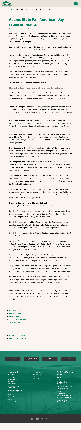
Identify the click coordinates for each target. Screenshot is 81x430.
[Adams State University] (7, 3)
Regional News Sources (18, 338)
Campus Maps (12, 397)
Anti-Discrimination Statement (14, 387)
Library (59, 377)
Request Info (31, 359)
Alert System (12, 384)
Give (68, 359)
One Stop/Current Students (62, 383)
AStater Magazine (15, 310)
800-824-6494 (36, 377)
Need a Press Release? (17, 319)
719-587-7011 (36, 379)
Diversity (10, 399)
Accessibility (12, 374)
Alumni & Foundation (17, 335)
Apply (12, 359)
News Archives (14, 322)
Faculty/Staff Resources (65, 372)
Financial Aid (61, 374)
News (12, 10)
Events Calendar (15, 313)
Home (7, 10)
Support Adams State (64, 398)
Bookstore (11, 394)
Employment (12, 402)
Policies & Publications (64, 386)
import (24, 29)
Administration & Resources (13, 380)
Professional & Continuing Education (64, 394)
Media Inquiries (14, 316)
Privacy (59, 391)
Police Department (63, 389)
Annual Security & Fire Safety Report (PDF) (15, 391)
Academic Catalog (13, 372)
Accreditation (12, 377)
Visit (50, 359)
